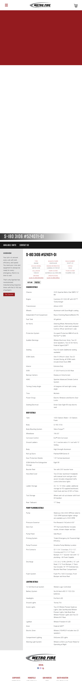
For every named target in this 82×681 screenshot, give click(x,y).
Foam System (70, 271)
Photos (37, 282)
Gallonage (36, 271)
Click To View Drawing (36, 278)
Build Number (70, 261)
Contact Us (24, 245)
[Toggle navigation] (6, 5)
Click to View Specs (53, 278)
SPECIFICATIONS (53, 275)
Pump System (53, 271)
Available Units (9, 245)
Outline (30, 282)
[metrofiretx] (38, 668)
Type (36, 261)
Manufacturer (53, 261)
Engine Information (53, 266)
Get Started (9, 294)
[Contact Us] (43, 668)
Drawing (36, 275)
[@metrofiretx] (41, 668)
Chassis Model (36, 266)
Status (70, 266)
